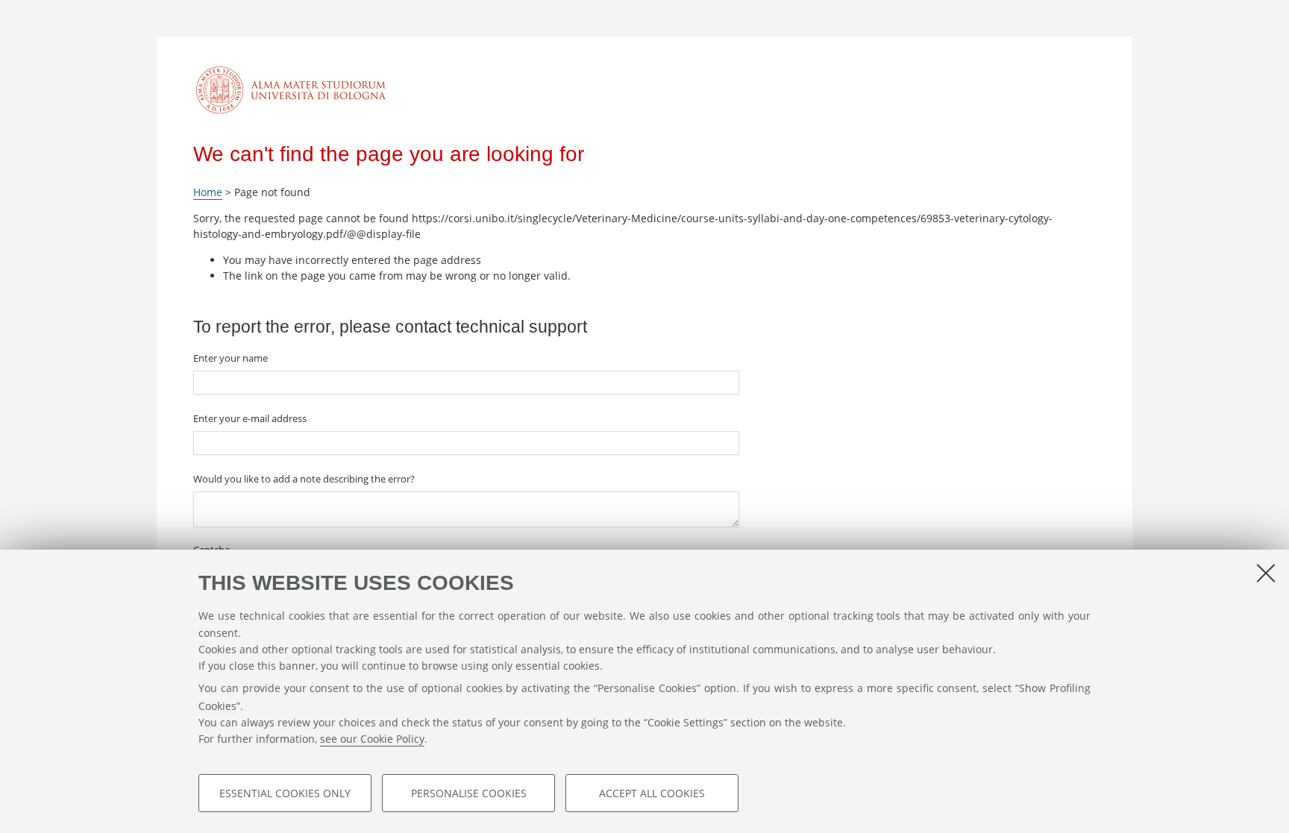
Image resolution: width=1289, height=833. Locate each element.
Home (207, 192)
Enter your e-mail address (250, 418)
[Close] (1266, 573)
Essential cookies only (285, 793)
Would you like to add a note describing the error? (304, 478)
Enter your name (230, 358)
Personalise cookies (469, 793)
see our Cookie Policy (372, 739)
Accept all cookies (652, 793)
